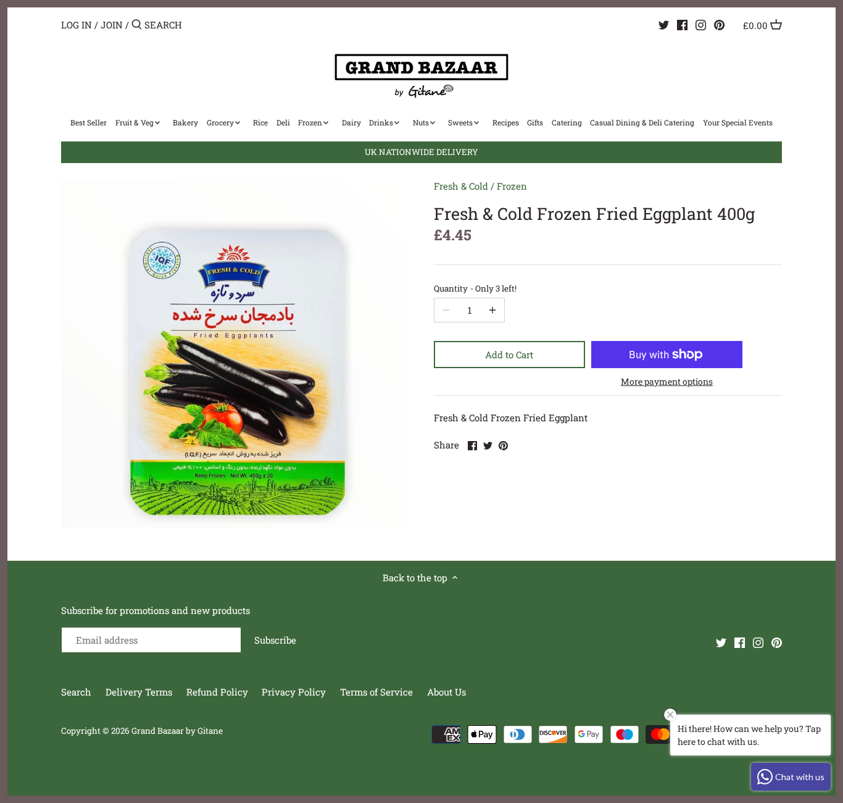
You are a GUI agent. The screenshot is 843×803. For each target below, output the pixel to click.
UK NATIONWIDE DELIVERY (421, 152)
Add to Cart (509, 354)
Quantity (475, 288)
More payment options (667, 381)
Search (76, 692)
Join (112, 25)
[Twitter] (663, 24)
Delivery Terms (140, 692)
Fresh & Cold (461, 186)
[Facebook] (682, 24)
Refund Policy (218, 692)
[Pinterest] (719, 24)
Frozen (512, 186)
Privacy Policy (295, 692)
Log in (76, 25)
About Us (446, 692)
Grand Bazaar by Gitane (177, 730)
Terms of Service (376, 692)
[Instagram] (701, 24)
